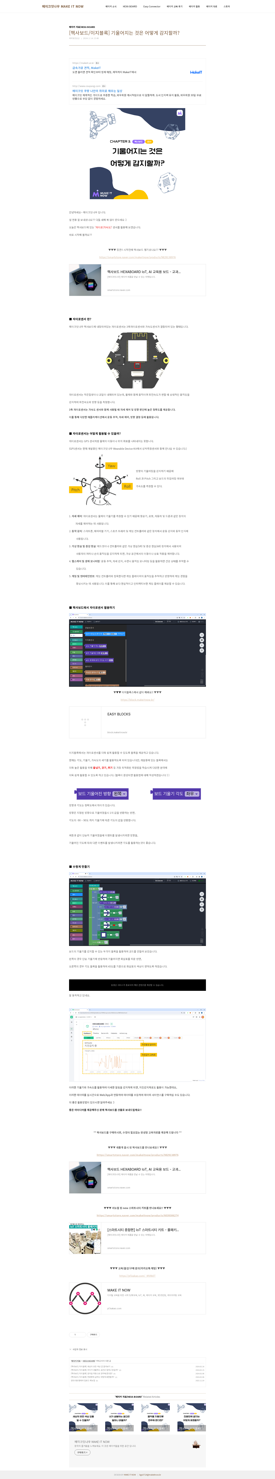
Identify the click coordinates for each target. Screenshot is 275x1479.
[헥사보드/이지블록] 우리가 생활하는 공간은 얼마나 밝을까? (94, 1370)
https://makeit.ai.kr (83, 63)
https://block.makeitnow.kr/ (137, 700)
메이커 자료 (211, 6)
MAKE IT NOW (130, 1474)
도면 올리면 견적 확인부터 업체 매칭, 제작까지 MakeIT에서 (104, 72)
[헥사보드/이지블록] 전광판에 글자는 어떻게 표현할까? (92, 1377)
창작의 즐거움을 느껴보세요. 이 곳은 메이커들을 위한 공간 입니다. (105, 1445)
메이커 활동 (194, 6)
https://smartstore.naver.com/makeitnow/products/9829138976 (137, 257)
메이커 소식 (111, 6)
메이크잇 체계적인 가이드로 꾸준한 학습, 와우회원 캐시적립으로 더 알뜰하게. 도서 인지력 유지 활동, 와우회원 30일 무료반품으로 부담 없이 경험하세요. (136, 96)
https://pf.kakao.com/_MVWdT (137, 1276)
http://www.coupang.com (86, 86)
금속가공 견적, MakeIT (86, 68)
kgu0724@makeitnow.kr (150, 1474)
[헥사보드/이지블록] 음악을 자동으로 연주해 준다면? (92, 1373)
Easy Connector (151, 6)
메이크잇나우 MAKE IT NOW (62, 6)
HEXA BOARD (130, 6)
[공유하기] (79, 1334)
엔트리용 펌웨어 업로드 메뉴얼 (83, 1380)
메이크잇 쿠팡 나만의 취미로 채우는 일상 (97, 91)
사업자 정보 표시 (80, 1349)
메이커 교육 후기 (175, 6)
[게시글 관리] (83, 1334)
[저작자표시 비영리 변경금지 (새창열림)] (104, 1334)
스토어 (227, 6)
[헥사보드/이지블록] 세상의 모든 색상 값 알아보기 (90, 1366)
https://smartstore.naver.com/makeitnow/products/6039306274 (137, 1215)
